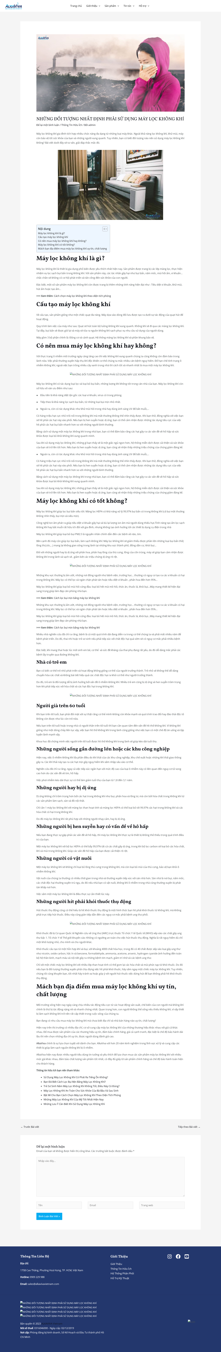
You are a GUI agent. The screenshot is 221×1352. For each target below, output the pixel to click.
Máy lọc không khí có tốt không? (56, 244)
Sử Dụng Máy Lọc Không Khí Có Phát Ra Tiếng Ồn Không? (76, 1077)
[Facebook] (178, 1256)
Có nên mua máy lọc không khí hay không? (62, 241)
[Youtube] (186, 1256)
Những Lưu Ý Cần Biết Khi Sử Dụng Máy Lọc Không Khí (74, 1104)
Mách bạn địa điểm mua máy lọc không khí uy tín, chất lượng (72, 248)
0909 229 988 (37, 1277)
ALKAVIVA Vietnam (51, 1323)
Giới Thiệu (116, 1264)
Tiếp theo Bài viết (189, 1126)
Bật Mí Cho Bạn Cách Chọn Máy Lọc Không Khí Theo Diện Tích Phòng (82, 1095)
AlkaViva (41, 1043)
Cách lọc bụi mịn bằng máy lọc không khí (76, 598)
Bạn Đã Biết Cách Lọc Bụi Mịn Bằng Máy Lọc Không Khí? (75, 1081)
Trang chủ (76, 6)
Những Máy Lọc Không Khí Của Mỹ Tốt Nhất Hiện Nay (74, 1099)
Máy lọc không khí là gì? (51, 233)
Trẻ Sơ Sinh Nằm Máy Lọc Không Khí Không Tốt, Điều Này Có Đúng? (82, 1086)
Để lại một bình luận (47, 125)
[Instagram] (169, 1256)
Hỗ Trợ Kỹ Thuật (119, 1278)
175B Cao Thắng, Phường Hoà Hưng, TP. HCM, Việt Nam (51, 1270)
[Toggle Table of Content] (103, 228)
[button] (98, 6)
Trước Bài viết (30, 1126)
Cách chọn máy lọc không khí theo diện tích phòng (82, 296)
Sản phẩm (110, 6)
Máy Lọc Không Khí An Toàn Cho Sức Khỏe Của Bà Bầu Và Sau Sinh (81, 1090)
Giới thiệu (91, 6)
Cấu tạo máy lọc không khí (53, 237)
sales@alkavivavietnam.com (43, 1284)
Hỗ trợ (142, 6)
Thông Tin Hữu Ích (71, 125)
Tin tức (127, 6)
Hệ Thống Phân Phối (122, 1273)
